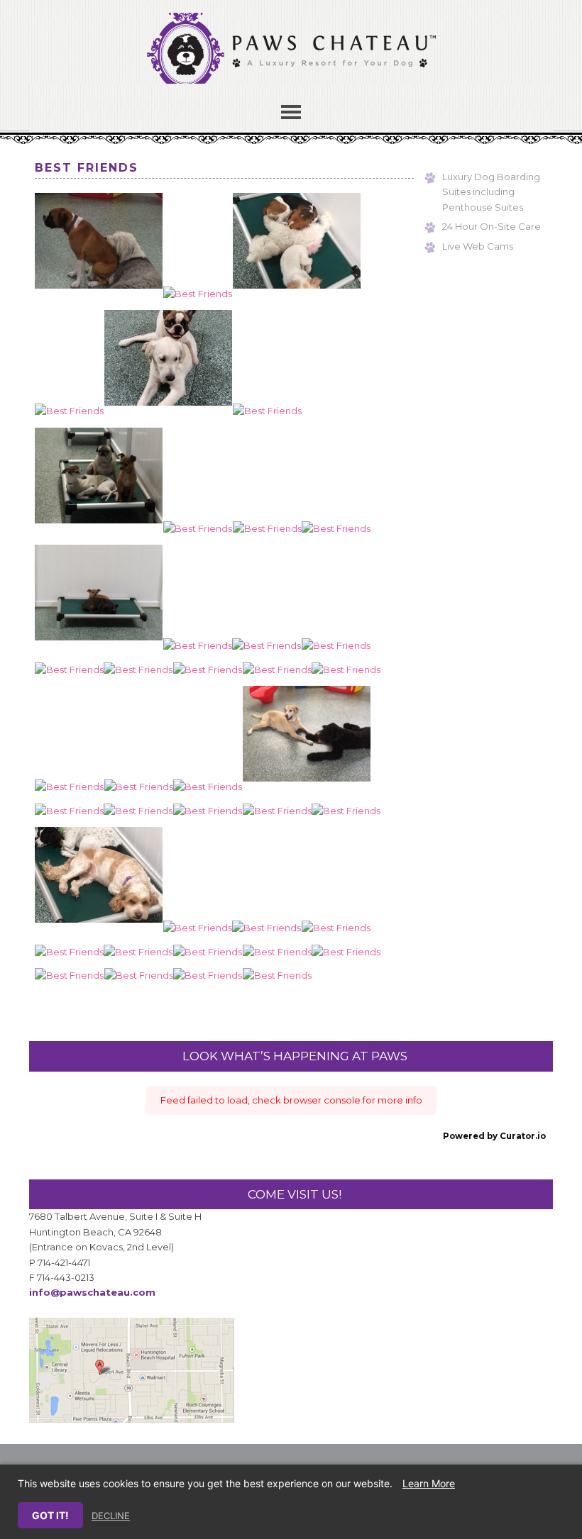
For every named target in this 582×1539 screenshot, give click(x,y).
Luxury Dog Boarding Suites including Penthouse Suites (491, 192)
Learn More (428, 1483)
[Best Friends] (99, 293)
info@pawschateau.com (92, 1292)
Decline (111, 1515)
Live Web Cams (477, 246)
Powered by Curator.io (494, 1136)
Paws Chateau (291, 55)
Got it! (50, 1515)
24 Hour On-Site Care (491, 226)
